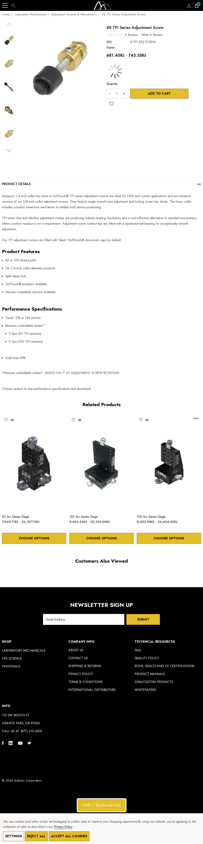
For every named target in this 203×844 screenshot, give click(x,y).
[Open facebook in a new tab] (3, 743)
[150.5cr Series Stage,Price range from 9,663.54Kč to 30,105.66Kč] (101, 463)
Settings (13, 836)
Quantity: (112, 84)
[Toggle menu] (5, 6)
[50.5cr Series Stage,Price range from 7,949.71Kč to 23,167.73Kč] (34, 463)
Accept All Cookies (69, 836)
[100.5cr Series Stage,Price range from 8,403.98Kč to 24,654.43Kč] (169, 463)
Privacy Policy (63, 826)
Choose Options (34, 538)
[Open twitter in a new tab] (30, 743)
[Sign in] (189, 5)
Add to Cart (159, 93)
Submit (143, 619)
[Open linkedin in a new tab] (11, 743)
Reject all (36, 836)
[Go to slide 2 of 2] (9, 150)
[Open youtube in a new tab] (21, 743)
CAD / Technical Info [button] (101, 805)
